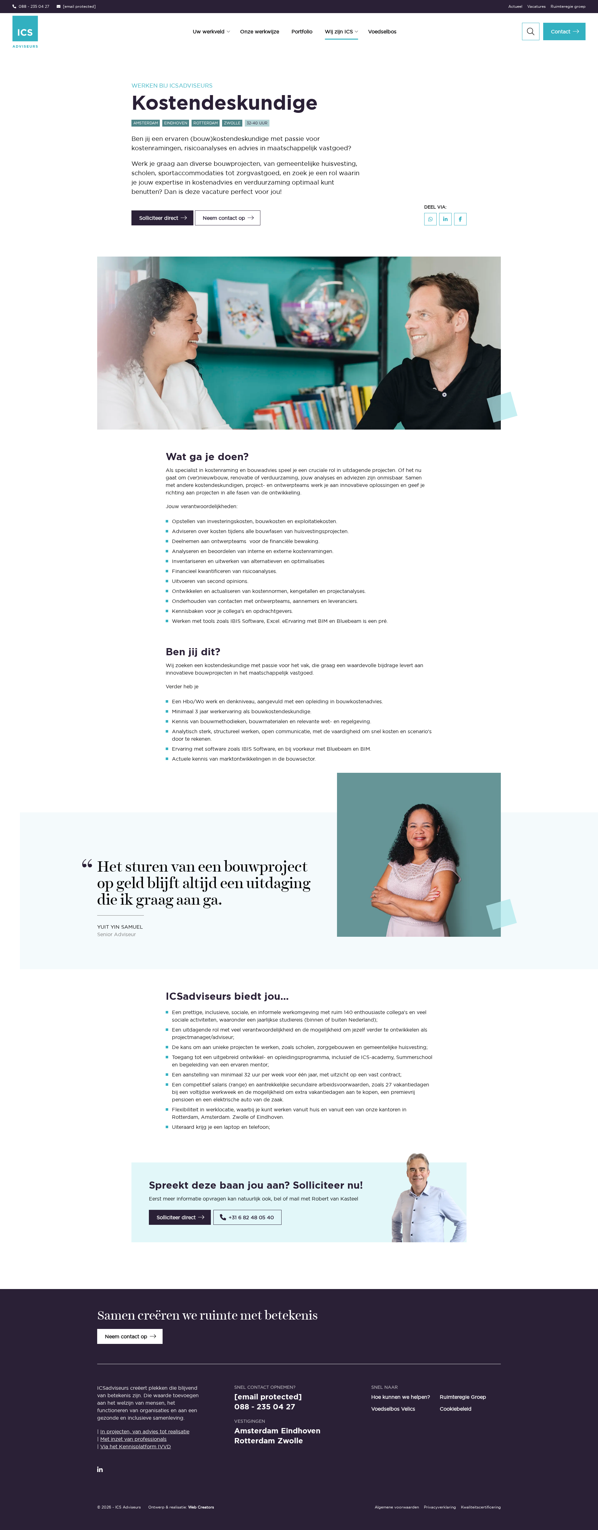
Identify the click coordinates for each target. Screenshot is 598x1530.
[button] (247, 1217)
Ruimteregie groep (568, 6)
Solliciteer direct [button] (158, 218)
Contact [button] (560, 31)
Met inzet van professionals (133, 1439)
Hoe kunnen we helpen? (400, 1397)
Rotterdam (254, 1441)
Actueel (515, 6)
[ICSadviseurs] (55, 32)
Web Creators (201, 1507)
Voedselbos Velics (393, 1409)
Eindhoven (300, 1431)
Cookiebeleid (456, 1409)
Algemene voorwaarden (397, 1507)
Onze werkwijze (259, 31)
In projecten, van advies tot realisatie (144, 1431)
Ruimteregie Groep (463, 1397)
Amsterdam (256, 1431)
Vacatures (536, 6)
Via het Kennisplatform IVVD (135, 1446)
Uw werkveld (209, 31)
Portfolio (302, 31)
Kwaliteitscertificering (481, 1507)
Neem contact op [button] (224, 218)
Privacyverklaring (440, 1507)
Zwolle (290, 1441)
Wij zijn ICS (339, 31)
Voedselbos (382, 31)
